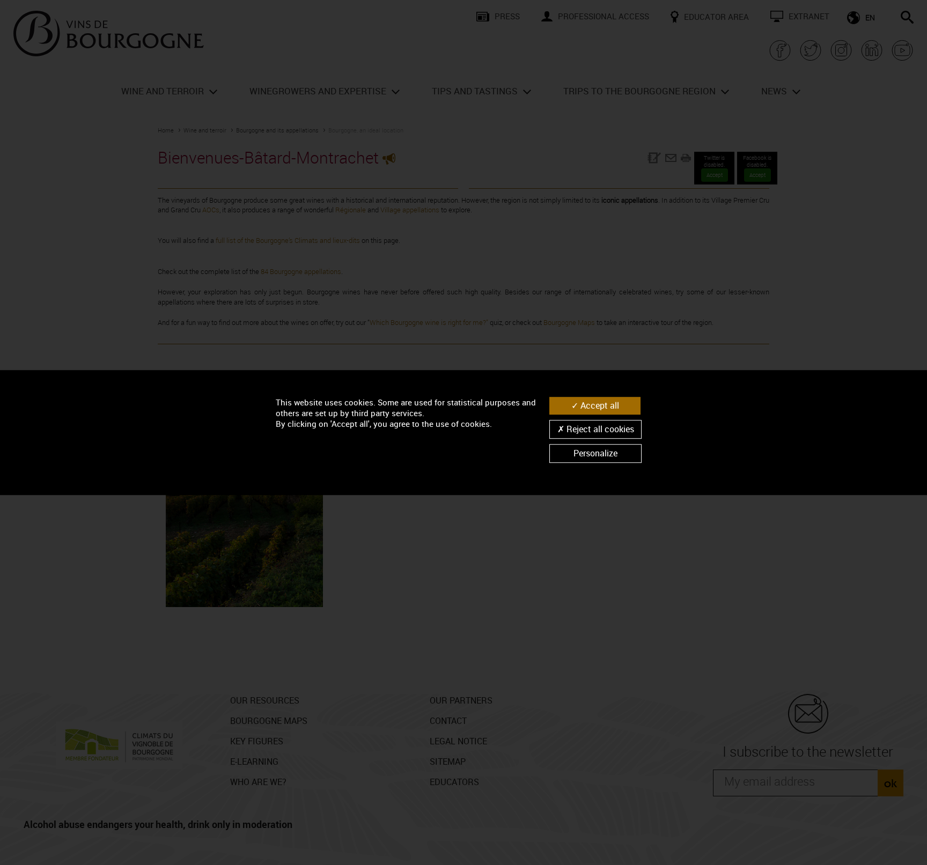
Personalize (595, 453)
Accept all (598, 405)
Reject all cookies (599, 429)
